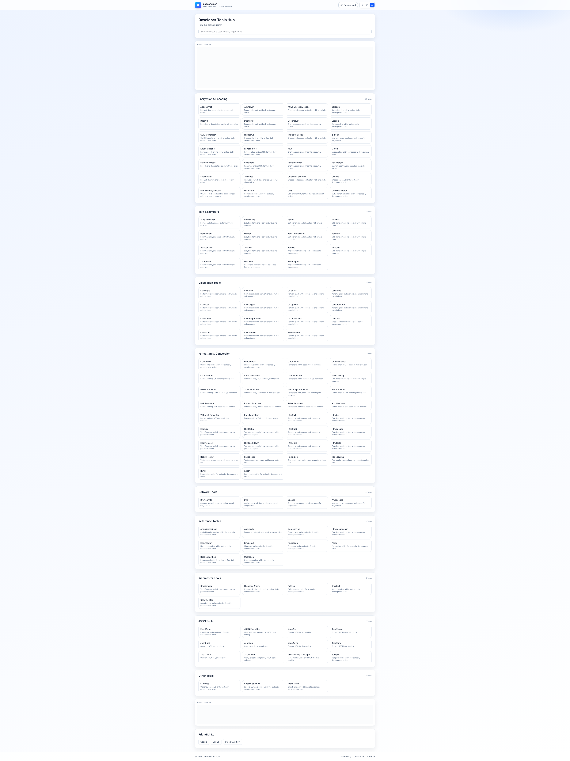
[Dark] (367, 5)
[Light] (362, 5)
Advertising (345, 756)
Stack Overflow (232, 742)
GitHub (216, 742)
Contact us (359, 756)
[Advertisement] (285, 67)
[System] (372, 5)
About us (371, 756)
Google (203, 742)
